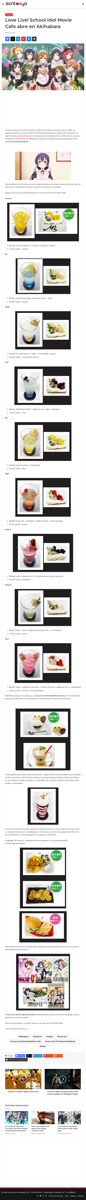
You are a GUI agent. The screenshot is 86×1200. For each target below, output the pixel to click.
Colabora (73, 1196)
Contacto (80, 1196)
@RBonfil (72, 1192)
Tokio (43, 1046)
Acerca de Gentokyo (56, 1196)
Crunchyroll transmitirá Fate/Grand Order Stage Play (68, 1128)
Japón (50, 1036)
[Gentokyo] (16, 4)
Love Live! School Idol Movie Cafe (26, 1041)
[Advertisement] (43, 109)
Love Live (63, 1036)
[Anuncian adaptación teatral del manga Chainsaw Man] (42, 1117)
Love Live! (60, 130)
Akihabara (24, 1036)
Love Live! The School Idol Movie (60, 1041)
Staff (66, 1196)
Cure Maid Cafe (56, 1023)
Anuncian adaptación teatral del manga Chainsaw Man (40, 1128)
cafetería (38, 1036)
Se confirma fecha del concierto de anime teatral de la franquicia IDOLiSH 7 (16, 1128)
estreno (39, 130)
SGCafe (24, 1029)
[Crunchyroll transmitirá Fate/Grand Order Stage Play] (69, 1117)
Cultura (8, 15)
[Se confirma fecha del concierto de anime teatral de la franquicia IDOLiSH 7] (16, 1117)
